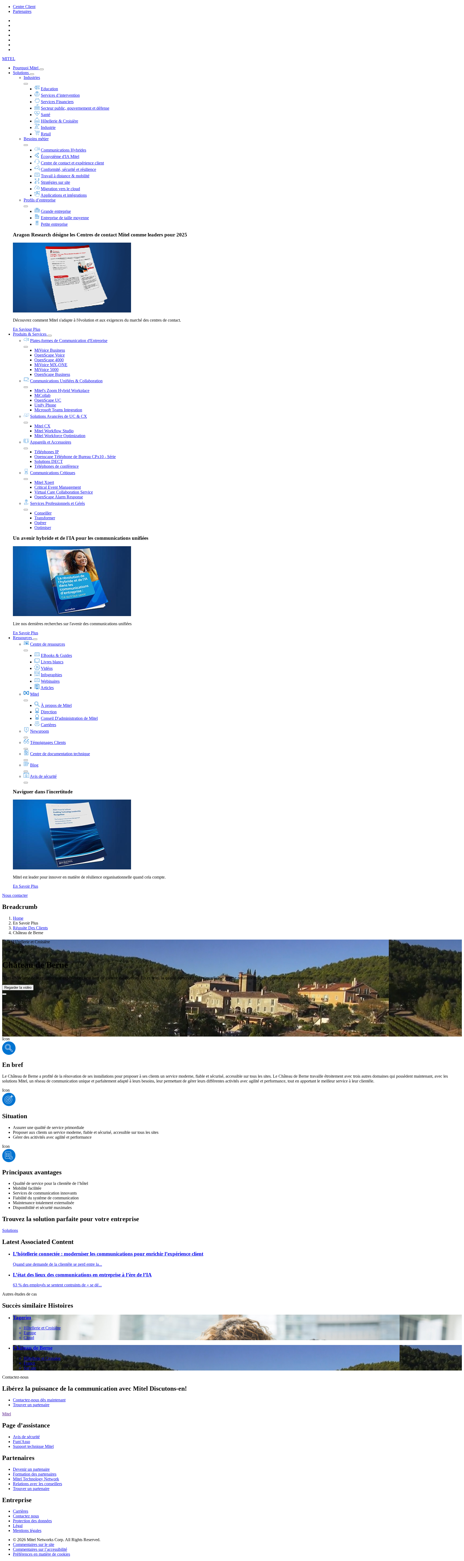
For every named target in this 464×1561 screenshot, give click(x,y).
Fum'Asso (21, 1441)
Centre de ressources (47, 644)
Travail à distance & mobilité (65, 176)
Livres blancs (52, 662)
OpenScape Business (52, 374)
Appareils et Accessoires (50, 442)
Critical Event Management (57, 487)
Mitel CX (42, 426)
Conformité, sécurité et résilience (68, 169)
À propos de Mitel (56, 705)
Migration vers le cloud (60, 188)
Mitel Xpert (44, 482)
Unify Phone (45, 405)
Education (49, 89)
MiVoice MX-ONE (50, 364)
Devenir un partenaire (31, 1469)
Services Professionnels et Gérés (57, 503)
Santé (45, 114)
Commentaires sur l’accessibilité (40, 1549)
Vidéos (47, 668)
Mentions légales (27, 1530)
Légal (18, 1525)
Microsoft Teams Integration (58, 410)
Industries (32, 77)
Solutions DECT (48, 461)
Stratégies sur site (55, 182)
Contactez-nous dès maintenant (39, 1400)
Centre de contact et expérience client (72, 163)
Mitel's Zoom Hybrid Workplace (61, 390)
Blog (34, 765)
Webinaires (50, 681)
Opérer (40, 522)
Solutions (21, 72)
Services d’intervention (60, 95)
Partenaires (22, 11)
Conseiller (43, 513)
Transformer (44, 518)
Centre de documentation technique (60, 753)
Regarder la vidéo (17, 987)
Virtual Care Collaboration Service (63, 492)
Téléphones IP (46, 451)
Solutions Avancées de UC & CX (58, 416)
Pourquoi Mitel (26, 68)
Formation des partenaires (34, 1474)
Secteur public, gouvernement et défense (75, 108)
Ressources (23, 637)
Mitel (34, 694)
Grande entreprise (56, 211)
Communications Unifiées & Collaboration (66, 381)
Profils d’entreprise (40, 200)
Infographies (51, 674)
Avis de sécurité (43, 776)
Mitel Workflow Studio (54, 431)
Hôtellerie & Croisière (59, 121)
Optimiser (42, 527)
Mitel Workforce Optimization (59, 435)
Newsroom (39, 731)
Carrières (48, 724)
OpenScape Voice (49, 355)
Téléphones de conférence (56, 466)
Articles (47, 687)
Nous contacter (15, 895)
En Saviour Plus (26, 329)
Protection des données (32, 1521)
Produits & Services (30, 334)
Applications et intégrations (64, 195)
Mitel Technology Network (36, 1479)
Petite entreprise (54, 224)
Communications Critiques (52, 472)
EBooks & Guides (56, 655)
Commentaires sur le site (33, 1544)
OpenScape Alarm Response (58, 497)
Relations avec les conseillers (37, 1483)
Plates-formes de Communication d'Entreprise (68, 340)
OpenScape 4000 (49, 360)
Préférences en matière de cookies (41, 1554)
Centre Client (24, 6)
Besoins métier (36, 138)
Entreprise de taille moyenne (65, 217)
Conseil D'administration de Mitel (69, 718)
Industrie (48, 127)
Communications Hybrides (63, 150)
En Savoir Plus (25, 633)
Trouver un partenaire (31, 1404)
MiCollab (42, 395)
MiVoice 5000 (46, 369)
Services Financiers (57, 101)
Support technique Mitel (33, 1446)
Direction (49, 712)
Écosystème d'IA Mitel (60, 156)
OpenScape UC (47, 400)
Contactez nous (26, 1516)
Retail (46, 134)
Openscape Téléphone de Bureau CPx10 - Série (75, 456)
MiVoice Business (49, 350)
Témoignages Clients (48, 742)
